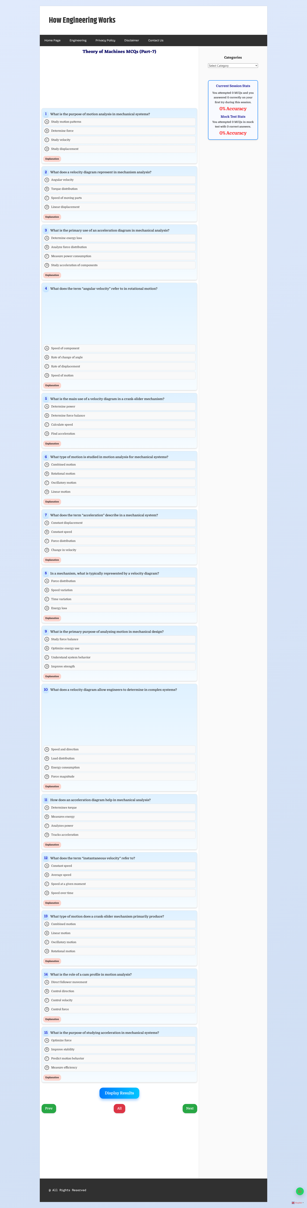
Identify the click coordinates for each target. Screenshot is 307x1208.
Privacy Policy (105, 40)
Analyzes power (59, 825)
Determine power (60, 406)
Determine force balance (65, 415)
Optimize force (59, 1040)
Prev (49, 1108)
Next (190, 1108)
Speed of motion (60, 375)
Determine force (60, 130)
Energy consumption (63, 767)
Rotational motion (60, 473)
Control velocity (59, 1000)
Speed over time (60, 893)
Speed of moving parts (64, 198)
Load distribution (60, 758)
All (119, 1108)
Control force (57, 1009)
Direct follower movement (66, 982)
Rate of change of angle (64, 357)
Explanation (52, 158)
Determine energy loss (64, 238)
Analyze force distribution (66, 247)
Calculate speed (59, 424)
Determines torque (61, 807)
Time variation (58, 599)
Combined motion (61, 464)
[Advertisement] (119, 80)
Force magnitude (60, 776)
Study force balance (62, 639)
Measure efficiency (61, 1067)
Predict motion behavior (65, 1058)
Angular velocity (60, 179)
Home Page (52, 40)
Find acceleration (60, 433)
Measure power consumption (68, 256)
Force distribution (61, 541)
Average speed (58, 875)
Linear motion (58, 491)
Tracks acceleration (62, 834)
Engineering (78, 40)
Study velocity (58, 140)
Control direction (60, 991)
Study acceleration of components (72, 265)
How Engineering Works (82, 20)
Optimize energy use (62, 648)
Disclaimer (131, 40)
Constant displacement (64, 522)
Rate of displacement (63, 366)
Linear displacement (63, 207)
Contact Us (155, 40)
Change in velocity (61, 550)
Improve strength (60, 666)
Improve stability (60, 1049)
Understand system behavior (68, 657)
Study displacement (62, 149)
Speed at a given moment (66, 884)
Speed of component (62, 348)
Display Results (119, 1093)
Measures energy (60, 816)
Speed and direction (62, 749)
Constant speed (59, 532)
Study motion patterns (63, 121)
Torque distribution (61, 189)
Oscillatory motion (61, 482)
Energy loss (56, 608)
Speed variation (59, 590)
